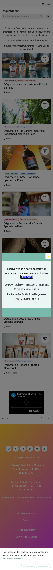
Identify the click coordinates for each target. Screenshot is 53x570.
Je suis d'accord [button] (43, 566)
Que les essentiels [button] (27, 566)
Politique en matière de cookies (13, 559)
